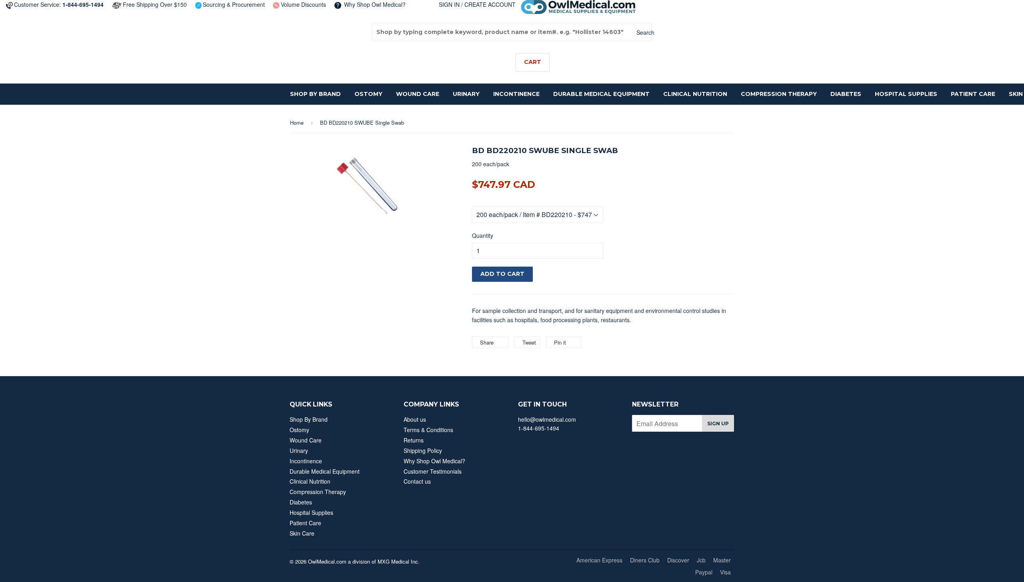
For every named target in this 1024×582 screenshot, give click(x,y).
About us (415, 419)
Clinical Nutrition (695, 94)
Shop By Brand (315, 94)
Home (297, 122)
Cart (532, 62)
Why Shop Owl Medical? (374, 4)
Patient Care (973, 94)
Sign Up (718, 424)
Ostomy (368, 94)
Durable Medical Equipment (601, 94)
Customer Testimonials (433, 471)
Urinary (466, 94)
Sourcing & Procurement (234, 4)
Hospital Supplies (906, 94)
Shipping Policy (423, 450)
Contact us (417, 481)
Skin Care (302, 533)
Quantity (482, 235)
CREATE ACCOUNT (490, 4)
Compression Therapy (779, 94)
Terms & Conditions (428, 430)
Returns (414, 440)
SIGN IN (449, 4)
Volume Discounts (303, 4)
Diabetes (845, 94)
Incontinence (516, 94)
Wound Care (417, 94)
